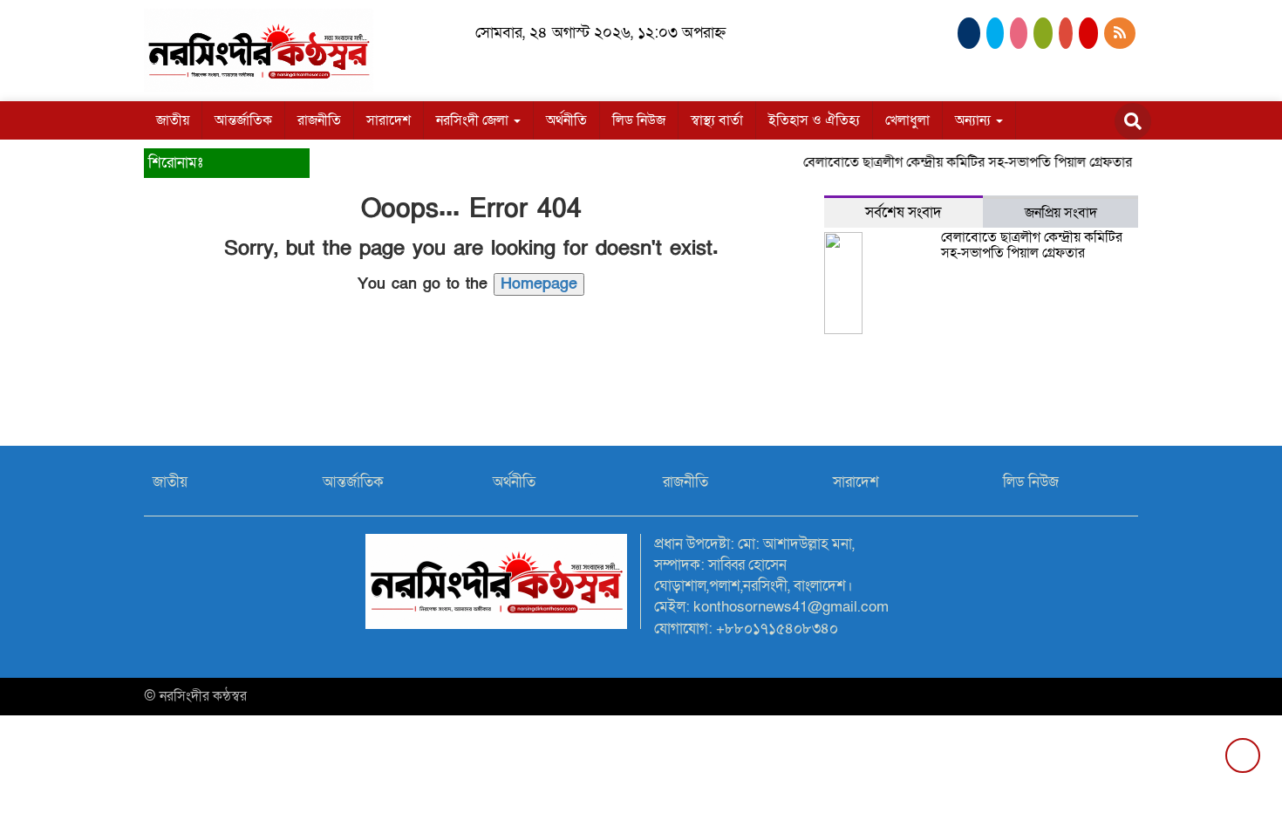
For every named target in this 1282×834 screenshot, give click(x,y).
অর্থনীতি (566, 120)
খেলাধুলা (907, 120)
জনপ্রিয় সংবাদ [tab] (1061, 212)
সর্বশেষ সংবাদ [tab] (903, 212)
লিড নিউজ (638, 120)
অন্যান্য (974, 120)
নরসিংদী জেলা (474, 120)
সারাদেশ (388, 120)
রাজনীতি (319, 120)
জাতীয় (172, 120)
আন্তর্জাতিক (243, 120)
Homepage (539, 284)
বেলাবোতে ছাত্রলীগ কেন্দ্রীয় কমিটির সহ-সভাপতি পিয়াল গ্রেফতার (959, 162)
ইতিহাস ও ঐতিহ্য (814, 120)
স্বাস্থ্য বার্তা (717, 120)
